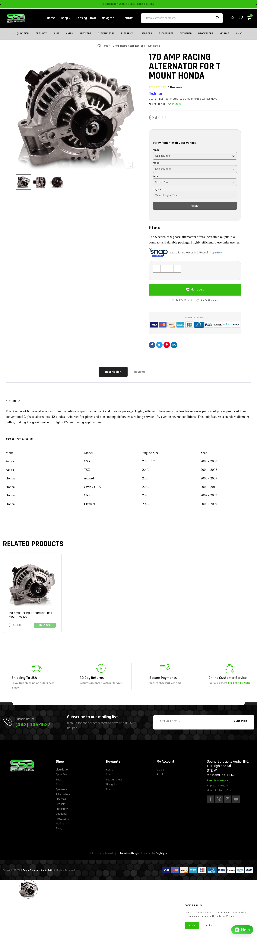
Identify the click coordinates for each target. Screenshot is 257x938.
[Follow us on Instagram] (227, 799)
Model (156, 162)
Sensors (146, 33)
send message (217, 781)
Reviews (139, 372)
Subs (56, 33)
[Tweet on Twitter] (159, 345)
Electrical (128, 33)
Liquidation (21, 33)
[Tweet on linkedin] (174, 345)
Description (113, 372)
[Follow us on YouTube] (236, 799)
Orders (160, 770)
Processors (205, 33)
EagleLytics (162, 853)
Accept (192, 925)
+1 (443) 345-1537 (217, 786)
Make (156, 149)
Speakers (85, 33)
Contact (111, 789)
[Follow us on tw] (219, 799)
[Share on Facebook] (152, 345)
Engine (157, 189)
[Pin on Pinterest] (166, 345)
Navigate (111, 784)
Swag (239, 33)
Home (105, 46)
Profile (160, 774)
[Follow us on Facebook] (210, 799)
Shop (109, 774)
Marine (224, 33)
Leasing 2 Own (114, 780)
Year (155, 175)
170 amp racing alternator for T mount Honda (30, 615)
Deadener (186, 33)
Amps (69, 33)
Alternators (106, 33)
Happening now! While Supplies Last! (155, 4)
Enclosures (166, 33)
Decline (208, 925)
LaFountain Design (128, 853)
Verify (194, 205)
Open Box (41, 33)
